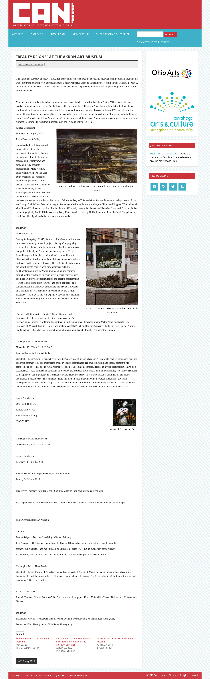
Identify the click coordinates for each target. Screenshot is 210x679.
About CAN (58, 34)
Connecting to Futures (153, 42)
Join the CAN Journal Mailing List (72, 675)
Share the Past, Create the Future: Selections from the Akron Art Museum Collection (73, 641)
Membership (81, 34)
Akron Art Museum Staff (30, 64)
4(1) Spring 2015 (26, 661)
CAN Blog (37, 34)
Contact (16, 675)
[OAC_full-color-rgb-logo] (172, 79)
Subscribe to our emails (163, 153)
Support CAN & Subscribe (112, 34)
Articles (17, 34)
